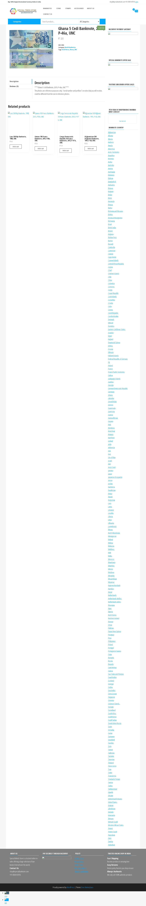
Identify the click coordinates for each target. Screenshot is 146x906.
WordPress (70, 887)
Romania (111, 657)
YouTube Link (122, 121)
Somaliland (112, 710)
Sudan (110, 733)
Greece (110, 404)
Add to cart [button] (16, 146)
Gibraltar (111, 398)
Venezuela (111, 815)
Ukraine (110, 795)
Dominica (111, 326)
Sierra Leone (112, 693)
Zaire (109, 838)
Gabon (110, 375)
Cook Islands (112, 296)
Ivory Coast (112, 467)
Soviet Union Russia (114, 723)
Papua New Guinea (114, 631)
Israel (110, 460)
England (110, 339)
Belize (110, 194)
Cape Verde (112, 257)
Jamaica (110, 470)
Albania (110, 135)
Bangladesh (112, 181)
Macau (110, 529)
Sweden (111, 743)
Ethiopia (110, 352)
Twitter (134, 21)
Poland (110, 644)
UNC (75, 50)
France (110, 368)
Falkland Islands (113, 355)
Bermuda (111, 201)
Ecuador (111, 332)
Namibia (111, 588)
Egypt (110, 335)
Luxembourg (112, 526)
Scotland (111, 680)
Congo (110, 290)
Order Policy (79, 864)
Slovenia (111, 700)
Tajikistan (111, 753)
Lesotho (111, 513)
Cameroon (111, 250)
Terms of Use (79, 858)
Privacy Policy (79, 861)
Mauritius (111, 565)
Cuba (110, 306)
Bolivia (110, 214)
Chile (109, 276)
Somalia (110, 706)
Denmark (111, 319)
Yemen (110, 828)
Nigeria (110, 611)
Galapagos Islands (114, 378)
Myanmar (111, 582)
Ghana (72, 50)
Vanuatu (110, 812)
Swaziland (111, 739)
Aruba (110, 162)
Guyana (110, 421)
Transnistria (112, 775)
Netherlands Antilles (115, 598)
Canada (110, 253)
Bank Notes (65, 50)
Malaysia (111, 546)
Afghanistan (112, 132)
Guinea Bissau (113, 418)
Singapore (111, 697)
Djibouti (110, 322)
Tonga (110, 772)
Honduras (111, 427)
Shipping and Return (81, 871)
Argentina (111, 155)
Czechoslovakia (113, 316)
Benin (110, 198)
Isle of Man (112, 457)
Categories (17, 21)
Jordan (110, 483)
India (109, 444)
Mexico (110, 569)
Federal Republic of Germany (118, 359)
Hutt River (111, 437)
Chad (110, 270)
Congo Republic (113, 293)
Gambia (110, 382)
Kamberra (111, 487)
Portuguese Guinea (114, 651)
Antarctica (111, 148)
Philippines (112, 641)
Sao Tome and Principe (116, 674)
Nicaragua (111, 605)
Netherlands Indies (114, 601)
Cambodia (111, 247)
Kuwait (110, 496)
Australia (111, 165)
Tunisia (110, 782)
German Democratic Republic (118, 388)
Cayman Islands (113, 260)
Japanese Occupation (115, 477)
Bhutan (110, 204)
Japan (110, 473)
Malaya (110, 542)
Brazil (110, 224)
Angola (110, 145)
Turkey (110, 785)
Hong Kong (111, 431)
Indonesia (111, 447)
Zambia (110, 841)
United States (112, 802)
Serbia (110, 687)
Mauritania (111, 562)
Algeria (110, 139)
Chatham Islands (113, 273)
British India (112, 227)
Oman (110, 624)
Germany (111, 391)
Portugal (111, 647)
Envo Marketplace (87, 887)
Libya (110, 519)
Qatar (110, 654)
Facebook (130, 21)
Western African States (115, 825)
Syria (109, 746)
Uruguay (110, 805)
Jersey (110, 480)
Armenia (111, 158)
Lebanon (111, 510)
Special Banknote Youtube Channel (123, 21)
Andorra (110, 142)
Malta (110, 556)
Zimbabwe (111, 844)
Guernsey (111, 411)
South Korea (112, 716)
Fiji (109, 362)
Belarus (110, 188)
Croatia (110, 303)
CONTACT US (47, 14)
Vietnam (110, 818)
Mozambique (112, 578)
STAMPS (68, 8)
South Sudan (112, 720)
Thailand (111, 762)
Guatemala (111, 408)
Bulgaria (110, 234)
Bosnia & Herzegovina (115, 217)
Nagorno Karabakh (114, 585)
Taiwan (110, 749)
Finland (110, 365)
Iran (109, 450)
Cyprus (110, 309)
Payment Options (80, 868)
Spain (110, 726)
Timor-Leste (112, 766)
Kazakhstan (111, 490)
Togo (109, 769)
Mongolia (111, 575)
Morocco (111, 559)
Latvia (110, 506)
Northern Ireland (113, 618)
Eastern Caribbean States (116, 329)
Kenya (110, 493)
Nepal (110, 592)
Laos (109, 503)
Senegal (110, 684)
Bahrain (110, 178)
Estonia (110, 349)
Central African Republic (116, 263)
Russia (110, 661)
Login (136, 2)
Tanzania (111, 756)
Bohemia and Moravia (115, 211)
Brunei (110, 230)
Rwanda (110, 664)
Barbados (111, 185)
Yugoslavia (111, 835)
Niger (110, 608)
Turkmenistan (112, 789)
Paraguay (111, 634)
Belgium (110, 191)
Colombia (111, 283)
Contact (138, 21)
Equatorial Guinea (114, 342)
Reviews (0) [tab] (14, 86)
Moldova (111, 572)
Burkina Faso (112, 237)
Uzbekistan (111, 808)
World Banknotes (70, 47)
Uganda (110, 792)
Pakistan (111, 628)
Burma (110, 240)
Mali (109, 552)
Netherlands (112, 595)
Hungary (110, 434)
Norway (110, 621)
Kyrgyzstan (111, 500)
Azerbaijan (111, 171)
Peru (109, 638)
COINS (58, 8)
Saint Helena (112, 667)
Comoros (111, 286)
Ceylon (110, 267)
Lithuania (111, 523)
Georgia (110, 385)
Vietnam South (113, 821)
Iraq (109, 454)
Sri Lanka (111, 729)
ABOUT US (90, 8)
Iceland (110, 441)
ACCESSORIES (79, 8)
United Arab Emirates (115, 798)
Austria (110, 168)
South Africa (112, 713)
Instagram (126, 21)
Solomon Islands (114, 703)
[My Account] (129, 11)
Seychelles (111, 690)
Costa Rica (111, 299)
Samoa (110, 670)
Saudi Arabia (112, 677)
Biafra (110, 207)
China (110, 280)
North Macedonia (114, 532)
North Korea (112, 615)
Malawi (110, 539)
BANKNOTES (47, 8)
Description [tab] (14, 81)
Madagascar (112, 536)
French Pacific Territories (116, 372)
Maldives (111, 549)
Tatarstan (111, 759)
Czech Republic (113, 313)
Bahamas (111, 175)
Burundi (110, 244)
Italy (109, 464)
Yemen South (112, 831)
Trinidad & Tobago (114, 779)
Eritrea (110, 345)
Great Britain (112, 401)
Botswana (111, 221)
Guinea (110, 414)
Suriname (111, 736)
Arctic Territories (113, 152)
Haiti (109, 424)
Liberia (110, 516)
